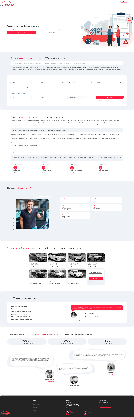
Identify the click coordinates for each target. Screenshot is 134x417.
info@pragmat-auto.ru (70, 402)
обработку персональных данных (105, 100)
